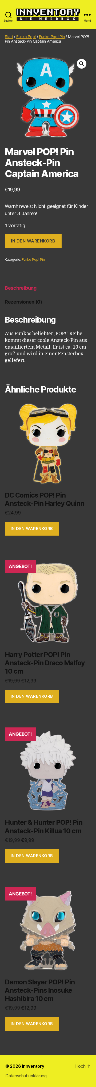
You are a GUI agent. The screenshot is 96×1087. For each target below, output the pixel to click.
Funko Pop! (26, 36)
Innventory (33, 1066)
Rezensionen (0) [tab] (23, 302)
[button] (81, 64)
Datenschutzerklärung (26, 1075)
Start (9, 36)
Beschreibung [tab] (21, 288)
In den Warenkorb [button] (32, 528)
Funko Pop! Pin (52, 36)
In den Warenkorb (33, 241)
